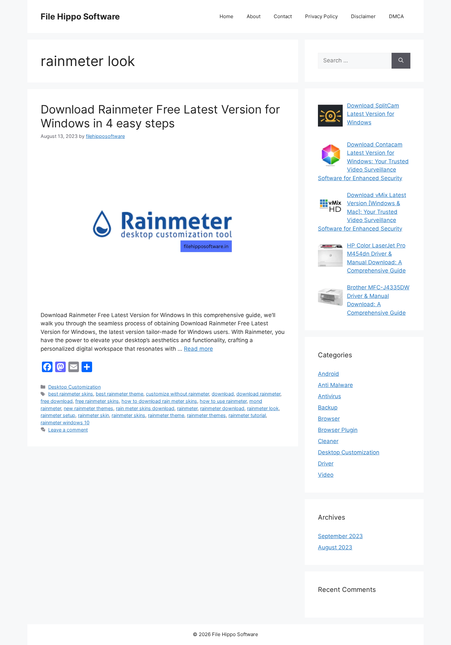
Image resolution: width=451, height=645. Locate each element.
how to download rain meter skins (159, 401)
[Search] (401, 61)
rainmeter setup (58, 415)
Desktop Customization (74, 387)
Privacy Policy (321, 16)
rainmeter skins (128, 415)
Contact (283, 16)
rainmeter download (222, 408)
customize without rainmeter (177, 394)
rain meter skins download (145, 408)
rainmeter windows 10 (65, 422)
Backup (327, 407)
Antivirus (329, 396)
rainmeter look (263, 408)
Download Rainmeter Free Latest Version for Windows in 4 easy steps (160, 116)
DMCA (396, 16)
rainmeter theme (166, 415)
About (253, 16)
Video (325, 474)
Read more (198, 348)
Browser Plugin (338, 430)
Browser (329, 418)
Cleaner (328, 441)
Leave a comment (68, 430)
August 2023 (335, 547)
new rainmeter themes (88, 408)
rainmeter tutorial (247, 415)
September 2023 (340, 536)
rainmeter (187, 408)
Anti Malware (335, 385)
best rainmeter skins (70, 394)
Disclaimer (363, 16)
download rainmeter (258, 394)
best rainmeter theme (119, 394)
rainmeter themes (206, 415)
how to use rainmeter (223, 401)
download (223, 394)
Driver (325, 463)
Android (328, 374)
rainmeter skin (93, 415)
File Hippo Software (80, 16)
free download (57, 401)
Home (226, 16)
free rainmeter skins (97, 401)
